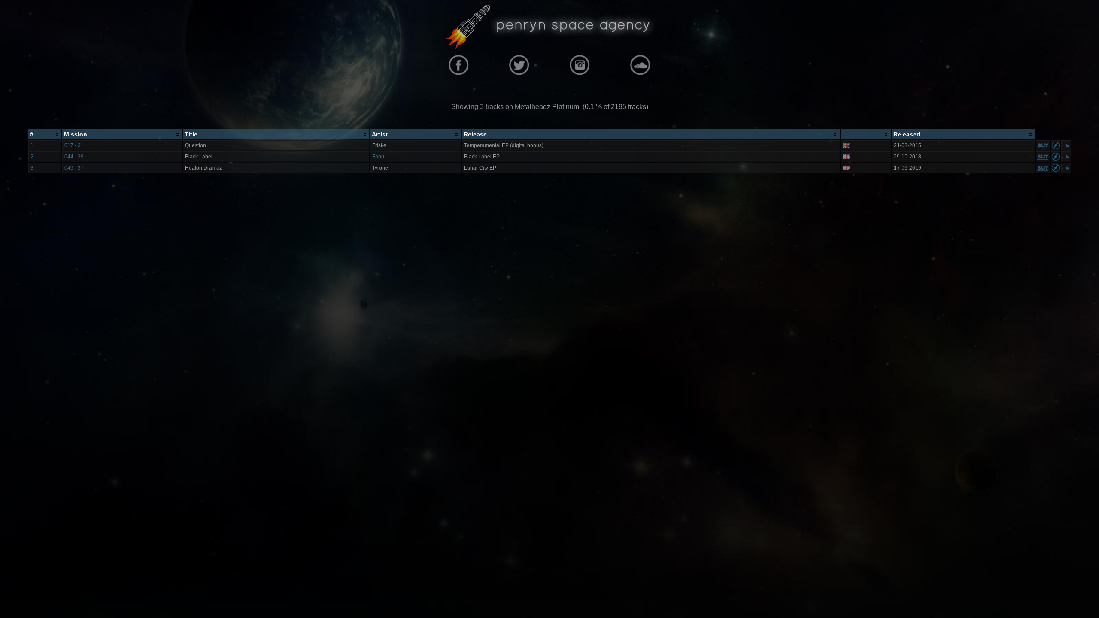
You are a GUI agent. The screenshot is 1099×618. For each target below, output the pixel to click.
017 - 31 (74, 145)
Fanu (378, 157)
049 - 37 (74, 168)
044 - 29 (74, 157)
